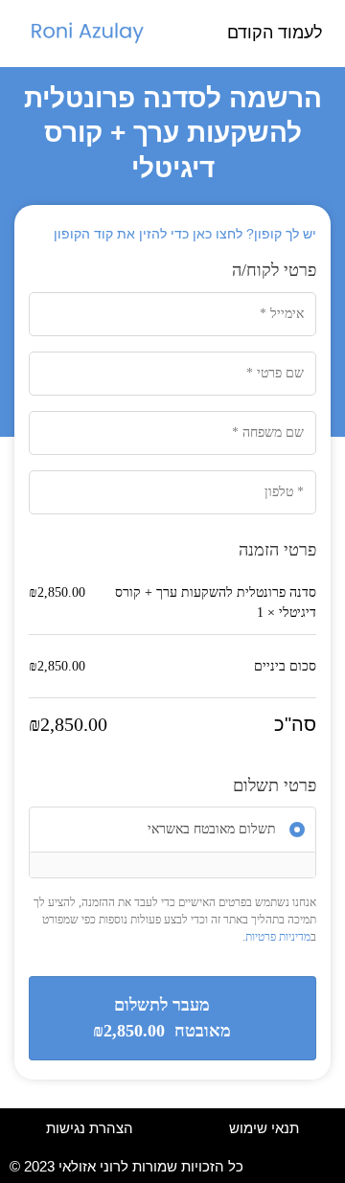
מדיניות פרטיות (277, 937)
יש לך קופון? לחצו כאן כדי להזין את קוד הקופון (185, 233)
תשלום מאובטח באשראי (212, 830)
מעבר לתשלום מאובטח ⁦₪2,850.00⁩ (162, 1017)
